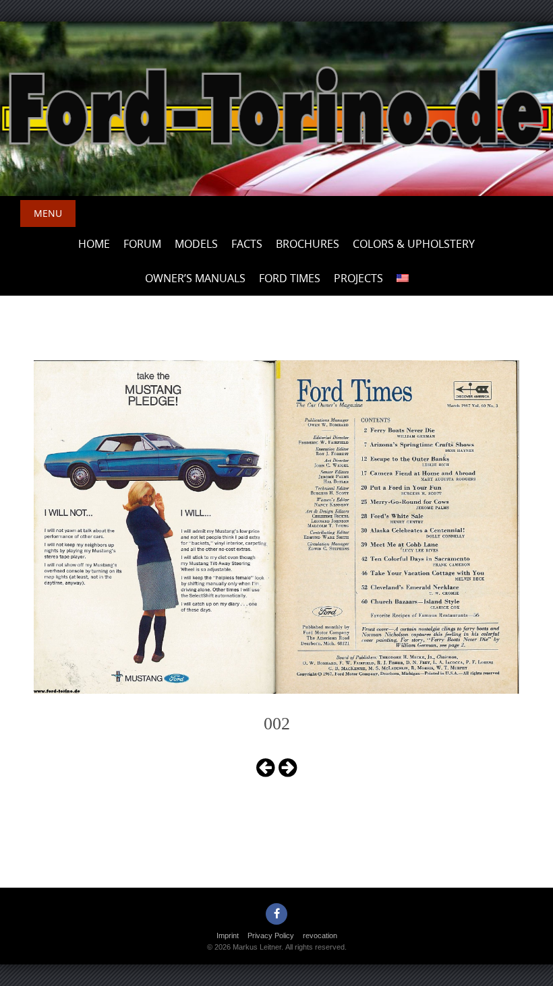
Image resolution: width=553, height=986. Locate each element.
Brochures (307, 243)
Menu (48, 213)
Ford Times (289, 278)
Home (94, 243)
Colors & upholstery (414, 243)
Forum (142, 243)
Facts (246, 243)
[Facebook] (276, 914)
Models (196, 243)
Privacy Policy (271, 935)
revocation (320, 935)
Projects (358, 278)
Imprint (227, 935)
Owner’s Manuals (195, 278)
